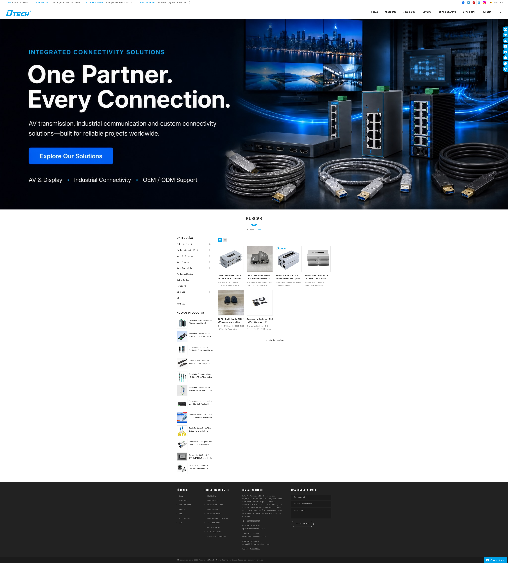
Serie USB (181, 303)
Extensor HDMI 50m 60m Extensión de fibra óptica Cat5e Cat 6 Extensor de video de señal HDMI (288, 277)
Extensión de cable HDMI (216, 536)
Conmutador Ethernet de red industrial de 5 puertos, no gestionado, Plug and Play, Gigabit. (200, 403)
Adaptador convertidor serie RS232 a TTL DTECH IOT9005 (200, 335)
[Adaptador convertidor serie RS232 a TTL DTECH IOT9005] (182, 336)
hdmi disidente (212, 509)
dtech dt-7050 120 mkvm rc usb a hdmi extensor (229, 277)
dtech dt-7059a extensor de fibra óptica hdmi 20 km (258, 277)
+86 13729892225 (20, 2)
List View (225, 240)
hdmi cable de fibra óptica (217, 518)
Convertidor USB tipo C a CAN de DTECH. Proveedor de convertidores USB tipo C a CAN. (200, 457)
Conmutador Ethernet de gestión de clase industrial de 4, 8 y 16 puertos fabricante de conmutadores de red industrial (201, 349)
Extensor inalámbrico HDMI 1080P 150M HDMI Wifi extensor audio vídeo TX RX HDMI (260, 321)
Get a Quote (469, 12)
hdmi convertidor (213, 514)
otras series (182, 291)
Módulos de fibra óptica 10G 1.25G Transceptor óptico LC (200, 443)
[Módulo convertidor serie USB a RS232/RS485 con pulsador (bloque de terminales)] (182, 417)
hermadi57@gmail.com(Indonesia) (174, 2)
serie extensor (183, 262)
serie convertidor (184, 268)
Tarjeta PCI (181, 286)
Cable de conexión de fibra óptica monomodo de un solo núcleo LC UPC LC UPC (200, 430)
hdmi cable (211, 496)
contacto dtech (185, 505)
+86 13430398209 (253, 521)
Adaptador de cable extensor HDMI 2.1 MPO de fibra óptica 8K (200, 376)
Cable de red (183, 280)
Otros (179, 297)
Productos (390, 12)
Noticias (427, 12)
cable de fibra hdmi (186, 244)
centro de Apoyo (447, 12)
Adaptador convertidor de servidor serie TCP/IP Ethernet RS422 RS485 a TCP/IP (200, 389)
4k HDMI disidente (213, 523)
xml (180, 523)
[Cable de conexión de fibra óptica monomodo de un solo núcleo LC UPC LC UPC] (182, 431)
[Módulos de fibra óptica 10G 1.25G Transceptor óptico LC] (182, 444)
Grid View (220, 240)
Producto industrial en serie (189, 250)
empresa (487, 12)
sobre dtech (183, 500)
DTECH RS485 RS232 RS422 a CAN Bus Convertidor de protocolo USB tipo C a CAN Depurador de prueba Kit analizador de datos (200, 467)
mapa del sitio (184, 518)
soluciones (409, 12)
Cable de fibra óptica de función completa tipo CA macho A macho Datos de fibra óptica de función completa (199, 362)
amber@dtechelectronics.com (119, 2)
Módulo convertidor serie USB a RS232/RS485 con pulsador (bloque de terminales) (200, 416)
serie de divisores (185, 256)
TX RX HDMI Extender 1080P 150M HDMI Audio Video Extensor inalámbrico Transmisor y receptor (231, 321)
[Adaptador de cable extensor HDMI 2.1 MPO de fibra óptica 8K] (182, 377)
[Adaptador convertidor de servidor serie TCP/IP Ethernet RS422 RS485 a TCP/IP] (182, 390)
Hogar (374, 12)
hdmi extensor (212, 500)
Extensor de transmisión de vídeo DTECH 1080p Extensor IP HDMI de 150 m (317, 277)
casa (181, 496)
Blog (180, 514)
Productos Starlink (185, 274)
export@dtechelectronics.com (66, 2)
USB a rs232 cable (214, 532)
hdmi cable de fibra (215, 505)
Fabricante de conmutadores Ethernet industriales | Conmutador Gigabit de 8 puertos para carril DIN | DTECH (200, 322)
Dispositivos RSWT (214, 527)
